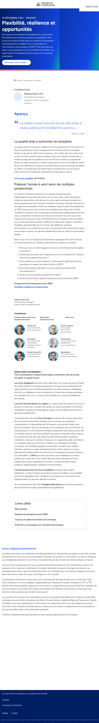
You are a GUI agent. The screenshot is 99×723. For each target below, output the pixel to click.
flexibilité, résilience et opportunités (31, 286)
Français (5, 713)
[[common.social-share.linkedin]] (20, 494)
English (14, 713)
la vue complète (26, 178)
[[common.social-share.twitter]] (25, 494)
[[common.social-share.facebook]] (16, 494)
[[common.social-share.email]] (29, 494)
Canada (5, 699)
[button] (49, 705)
